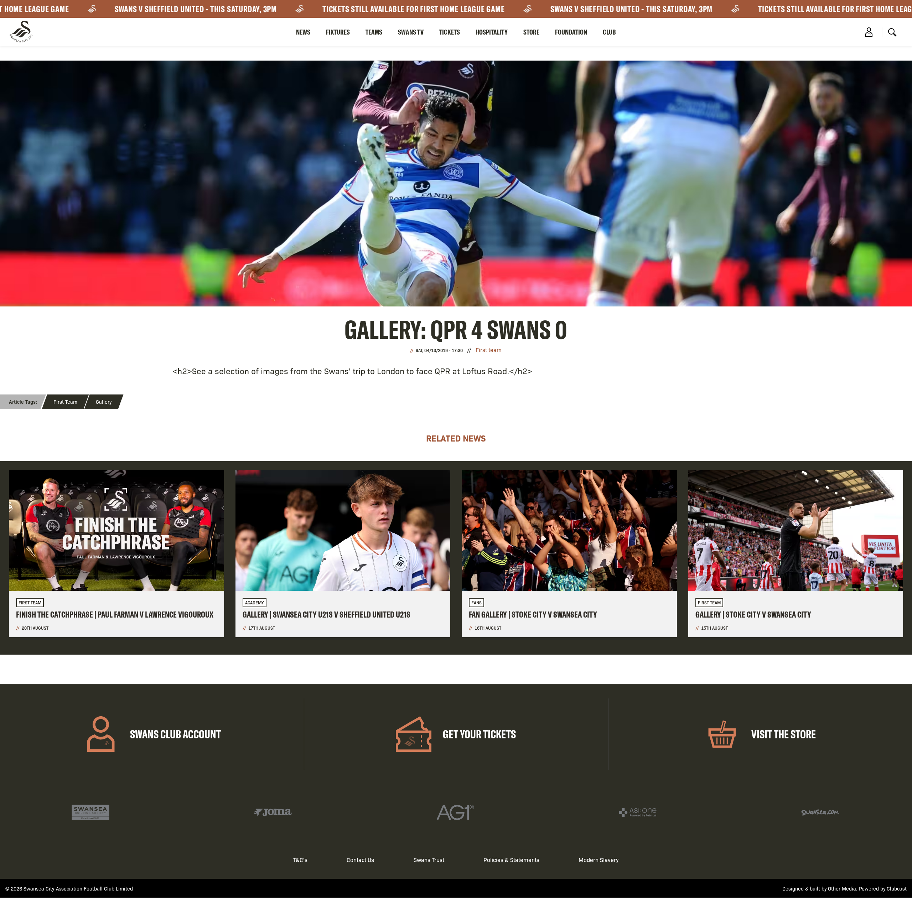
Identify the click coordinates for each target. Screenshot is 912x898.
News (303, 31)
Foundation (571, 31)
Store (531, 31)
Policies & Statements (511, 859)
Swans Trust (429, 859)
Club (609, 31)
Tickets (449, 31)
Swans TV (411, 31)
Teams (374, 31)
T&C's (300, 859)
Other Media (842, 888)
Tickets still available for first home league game (380, 9)
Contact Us (360, 859)
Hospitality (492, 31)
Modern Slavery (599, 859)
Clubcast (897, 888)
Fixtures (338, 31)
